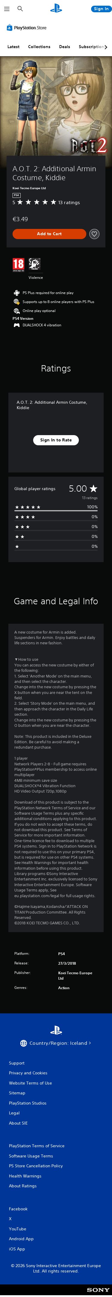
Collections (39, 46)
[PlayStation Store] (28, 27)
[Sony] (98, 1293)
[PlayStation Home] (56, 9)
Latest (13, 46)
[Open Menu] (6, 9)
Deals (64, 46)
